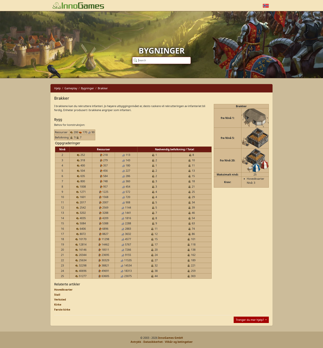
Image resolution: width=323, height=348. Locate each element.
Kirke (57, 304)
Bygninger (87, 88)
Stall (57, 294)
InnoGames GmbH (170, 338)
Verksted (60, 299)
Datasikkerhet (153, 342)
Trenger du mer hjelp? (250, 320)
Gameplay (70, 88)
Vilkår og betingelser (179, 342)
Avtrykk (136, 342)
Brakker (103, 88)
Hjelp (57, 88)
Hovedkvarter (63, 289)
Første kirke (62, 309)
